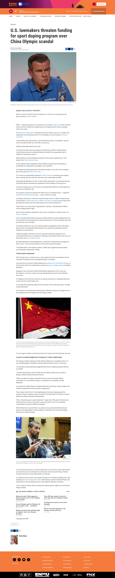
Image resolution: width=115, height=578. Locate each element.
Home (10, 16)
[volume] (15, 11)
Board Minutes (66, 557)
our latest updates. (31, 116)
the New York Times (34, 172)
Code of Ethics (87, 557)
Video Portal (87, 16)
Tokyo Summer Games (31, 160)
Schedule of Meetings (47, 567)
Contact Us (86, 567)
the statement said (34, 238)
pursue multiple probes (56, 265)
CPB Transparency (67, 567)
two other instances (46, 175)
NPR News (13, 24)
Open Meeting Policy (47, 560)
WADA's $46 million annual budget (28, 195)
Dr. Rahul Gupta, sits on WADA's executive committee (41, 200)
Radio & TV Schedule (30, 16)
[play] (11, 11)
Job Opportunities (88, 564)
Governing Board (46, 557)
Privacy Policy (87, 560)
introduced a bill (57, 125)
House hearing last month (33, 480)
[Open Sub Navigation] (13, 16)
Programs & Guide (45, 16)
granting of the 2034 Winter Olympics (57, 263)
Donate (102, 4)
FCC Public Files (67, 564)
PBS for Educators (75, 16)
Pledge (18, 16)
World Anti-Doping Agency (27, 133)
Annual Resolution (46, 564)
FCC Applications (67, 560)
